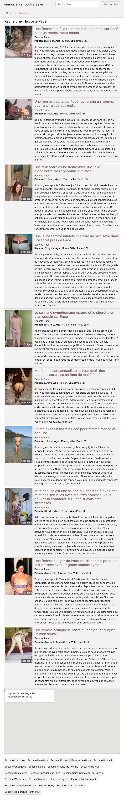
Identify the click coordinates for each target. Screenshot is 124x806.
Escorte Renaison (38, 760)
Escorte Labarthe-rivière (71, 785)
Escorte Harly (46, 785)
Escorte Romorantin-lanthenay (22, 791)
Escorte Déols (37, 766)
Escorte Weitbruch (15, 779)
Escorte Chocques (15, 766)
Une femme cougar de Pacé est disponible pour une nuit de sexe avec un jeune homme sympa (75, 563)
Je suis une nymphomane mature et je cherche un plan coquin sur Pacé (74, 315)
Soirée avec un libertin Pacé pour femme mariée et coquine (74, 431)
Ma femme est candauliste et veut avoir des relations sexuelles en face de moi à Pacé (69, 373)
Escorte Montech (38, 779)
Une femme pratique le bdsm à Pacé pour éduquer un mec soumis (74, 632)
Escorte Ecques (60, 760)
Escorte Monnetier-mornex (20, 785)
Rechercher (111, 4)
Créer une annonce (17, 13)
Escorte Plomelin (103, 760)
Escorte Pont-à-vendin (84, 779)
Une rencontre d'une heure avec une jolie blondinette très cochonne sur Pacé (67, 169)
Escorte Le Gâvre (81, 760)
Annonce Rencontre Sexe (23, 4)
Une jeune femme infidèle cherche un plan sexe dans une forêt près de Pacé (76, 238)
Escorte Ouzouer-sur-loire (45, 772)
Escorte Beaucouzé (16, 772)
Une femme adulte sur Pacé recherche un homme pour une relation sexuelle (74, 103)
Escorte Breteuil (90, 766)
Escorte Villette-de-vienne (63, 766)
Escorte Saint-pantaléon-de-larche (83, 772)
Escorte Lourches (15, 760)
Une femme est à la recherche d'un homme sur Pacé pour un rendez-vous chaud (76, 31)
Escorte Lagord (59, 779)
